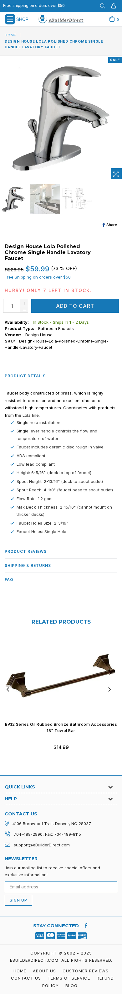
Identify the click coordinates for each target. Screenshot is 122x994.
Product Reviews (26, 551)
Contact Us (26, 978)
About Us (44, 970)
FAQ (9, 579)
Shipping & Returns (28, 565)
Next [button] (109, 689)
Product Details (25, 376)
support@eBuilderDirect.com (42, 844)
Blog (71, 985)
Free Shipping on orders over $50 (38, 277)
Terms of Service (69, 978)
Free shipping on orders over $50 (34, 5)
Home (10, 35)
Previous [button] (8, 689)
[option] (45, 199)
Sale (115, 60)
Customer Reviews (86, 970)
